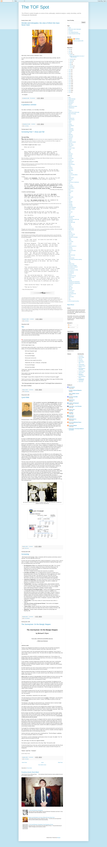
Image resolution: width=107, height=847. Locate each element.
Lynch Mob (25, 397)
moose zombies (71, 208)
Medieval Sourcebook (81, 375)
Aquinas (70, 104)
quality (69, 231)
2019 (70, 75)
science (69, 244)
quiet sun (70, 232)
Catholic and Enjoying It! (74, 403)
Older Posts (60, 762)
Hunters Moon (71, 177)
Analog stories (71, 100)
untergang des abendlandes (74, 281)
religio (69, 238)
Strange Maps (81, 364)
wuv (69, 298)
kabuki (69, 192)
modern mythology (72, 207)
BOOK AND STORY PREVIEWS (74, 29)
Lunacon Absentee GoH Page (74, 33)
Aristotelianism (71, 107)
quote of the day (71, 234)
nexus (69, 213)
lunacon (70, 198)
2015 (70, 81)
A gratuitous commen (28, 105)
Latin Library (81, 372)
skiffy (69, 253)
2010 (70, 90)
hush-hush (70, 179)
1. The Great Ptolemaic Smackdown (36, 810)
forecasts (70, 156)
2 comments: (31, 389)
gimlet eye (70, 162)
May (71, 62)
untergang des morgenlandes (74, 283)
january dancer (71, 188)
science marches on (72, 246)
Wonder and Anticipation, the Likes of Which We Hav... (77, 57)
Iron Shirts (70, 185)
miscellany (70, 205)
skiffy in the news (71, 255)
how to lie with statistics (73, 174)
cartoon (69, 121)
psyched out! (70, 228)
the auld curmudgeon (72, 265)
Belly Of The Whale (72, 113)
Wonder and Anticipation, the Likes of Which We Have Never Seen (42, 817)
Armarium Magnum (73, 425)
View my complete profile (78, 40)
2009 (70, 92)
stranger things (71, 263)
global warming (71, 164)
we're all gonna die (72, 293)
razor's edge (70, 235)
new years (70, 211)
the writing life (27, 618)
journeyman (27, 391)
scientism (70, 247)
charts (69, 122)
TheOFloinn (77, 38)
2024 (70, 51)
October (71, 54)
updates (70, 286)
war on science (71, 290)
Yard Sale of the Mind (73, 396)
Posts (70, 325)
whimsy (69, 295)
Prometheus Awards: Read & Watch (30, 772)
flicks (69, 151)
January (71, 67)
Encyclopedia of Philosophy (82, 369)
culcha (69, 133)
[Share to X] (40, 98)
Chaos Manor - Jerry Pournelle (75, 406)
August (71, 60)
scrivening (26, 125)
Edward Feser (72, 399)
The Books (70, 30)
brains (69, 116)
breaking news (71, 118)
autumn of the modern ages (73, 112)
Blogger (58, 837)
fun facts (70, 159)
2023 (70, 53)
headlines (70, 167)
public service (71, 229)
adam (69, 97)
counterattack (71, 130)
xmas (69, 299)
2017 (70, 78)
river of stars (70, 241)
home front (70, 173)
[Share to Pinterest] (43, 98)
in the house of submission (73, 182)
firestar (69, 149)
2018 (70, 76)
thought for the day (72, 275)
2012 (70, 86)
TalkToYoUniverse (72, 419)
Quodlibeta (71, 412)
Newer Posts (24, 762)
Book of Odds (81, 357)
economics (70, 137)
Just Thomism (72, 387)
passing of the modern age (73, 219)
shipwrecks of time (72, 250)
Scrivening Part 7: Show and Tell (32, 132)
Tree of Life (81, 381)
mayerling (70, 201)
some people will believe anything (75, 259)
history (69, 171)
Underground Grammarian (81, 380)
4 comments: (31, 757)
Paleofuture (81, 355)
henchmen (70, 168)
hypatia (69, 180)
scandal (70, 243)
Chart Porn (81, 360)
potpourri (70, 226)
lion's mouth (70, 197)
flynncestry (27, 548)
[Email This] (37, 98)
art (68, 109)
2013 (70, 85)
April (71, 64)
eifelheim (70, 139)
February (71, 66)
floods (69, 152)
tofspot (69, 278)
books (69, 115)
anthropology (71, 101)
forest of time (70, 158)
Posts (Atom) (29, 768)
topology (70, 280)
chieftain (70, 124)
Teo (22, 327)
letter (69, 195)
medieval (70, 202)
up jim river (70, 284)
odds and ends (71, 216)
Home (42, 762)
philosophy (70, 220)
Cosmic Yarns (72, 409)
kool (69, 194)
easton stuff (70, 136)
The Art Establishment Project (75, 422)
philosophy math (71, 222)
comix (69, 127)
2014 (70, 83)
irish (69, 183)
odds (69, 214)
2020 (70, 73)
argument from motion (72, 106)
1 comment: (33, 124)
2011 (70, 88)
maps (69, 200)
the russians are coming (73, 269)
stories (69, 262)
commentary (70, 128)
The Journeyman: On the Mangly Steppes (36, 624)
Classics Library (82, 371)
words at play (71, 296)
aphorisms (70, 103)
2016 (70, 80)
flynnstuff (70, 155)
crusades (70, 131)
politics (69, 225)
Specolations (71, 415)
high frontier (70, 170)
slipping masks (71, 258)
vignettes (70, 289)
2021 (70, 71)
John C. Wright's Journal (74, 393)
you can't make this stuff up (73, 301)
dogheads (70, 134)
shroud (69, 252)
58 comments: (32, 98)
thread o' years (71, 277)
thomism (70, 274)
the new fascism (71, 268)
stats (69, 261)
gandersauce (71, 161)
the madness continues (73, 266)
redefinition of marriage (73, 237)
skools (69, 256)
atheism (70, 110)
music (69, 210)
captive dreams (71, 119)
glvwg (69, 165)
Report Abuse (70, 304)
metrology (70, 204)
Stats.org (80, 358)
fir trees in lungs (71, 148)
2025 (70, 49)
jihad (69, 189)
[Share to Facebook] (41, 98)
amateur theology (71, 98)
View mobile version (42, 764)
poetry (69, 223)
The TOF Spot (35, 7)
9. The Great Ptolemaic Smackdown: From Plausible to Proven (41, 824)
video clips (70, 287)
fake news (70, 143)
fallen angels (71, 145)
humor (69, 176)
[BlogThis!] (39, 98)
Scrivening (25, 554)
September (72, 59)
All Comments (72, 327)
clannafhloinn (71, 125)
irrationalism (70, 186)
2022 (70, 69)
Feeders (70, 146)
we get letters (71, 292)
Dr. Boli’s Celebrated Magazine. (75, 390)
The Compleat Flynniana (73, 32)
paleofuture (70, 217)
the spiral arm (71, 271)
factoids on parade (72, 142)
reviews (69, 240)
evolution (70, 140)
